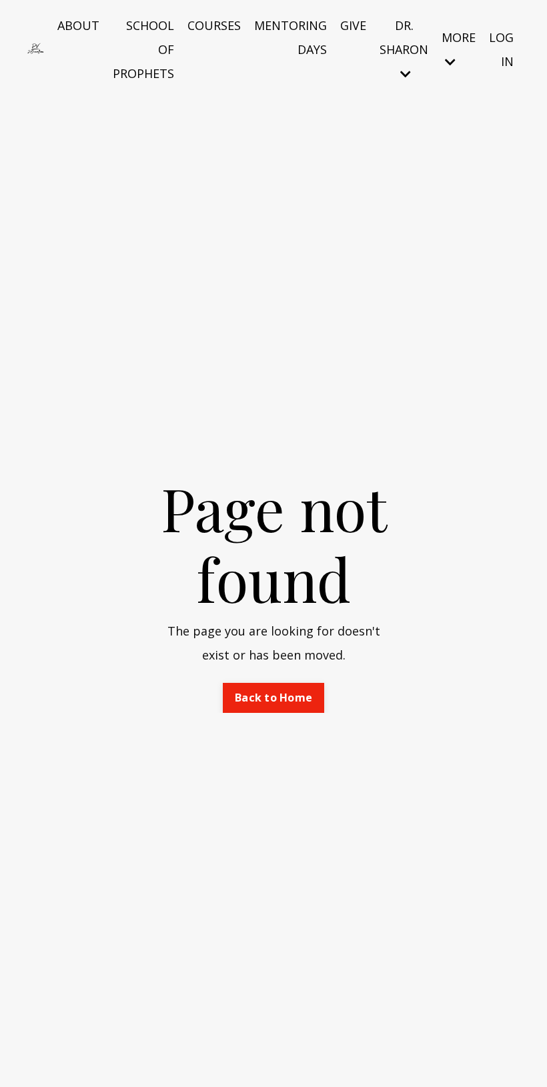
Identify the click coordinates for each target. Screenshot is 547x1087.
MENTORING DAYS (290, 37)
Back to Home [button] (273, 697)
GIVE (353, 25)
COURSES (214, 25)
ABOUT (78, 25)
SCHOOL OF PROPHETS (143, 49)
